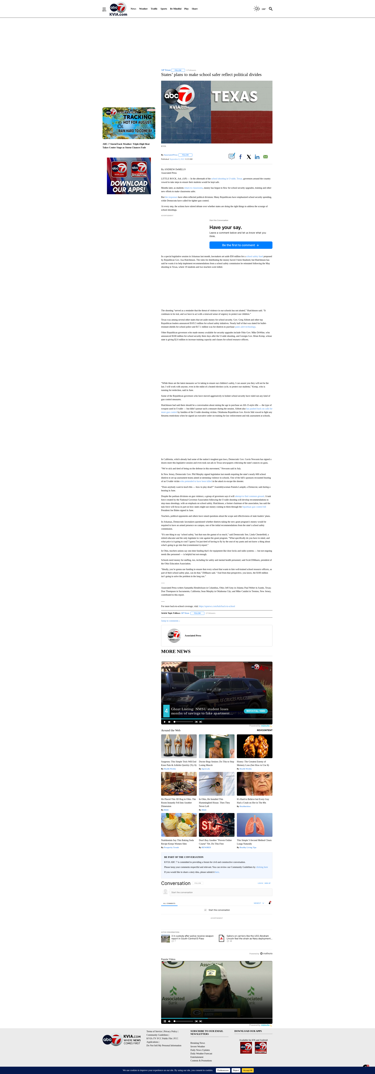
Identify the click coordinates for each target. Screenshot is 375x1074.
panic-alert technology (245, 327)
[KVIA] (118, 8)
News (133, 8)
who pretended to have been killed (196, 481)
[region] (216, 918)
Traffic (154, 8)
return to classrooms (193, 188)
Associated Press (171, 155)
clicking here (262, 867)
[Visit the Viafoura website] (266, 953)
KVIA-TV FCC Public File (159, 1038)
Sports (164, 8)
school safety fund (254, 256)
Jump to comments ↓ (170, 621)
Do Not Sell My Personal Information (163, 1045)
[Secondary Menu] (106, 9)
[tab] (169, 903)
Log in (260, 883)
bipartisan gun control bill (254, 507)
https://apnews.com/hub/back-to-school (217, 606)
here (217, 872)
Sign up (267, 883)
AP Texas (185, 613)
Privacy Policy (170, 1031)
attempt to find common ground (249, 496)
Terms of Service (154, 1031)
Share (195, 8)
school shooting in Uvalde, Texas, (227, 178)
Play (186, 8)
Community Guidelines (157, 1035)
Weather (143, 8)
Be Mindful (175, 8)
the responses (171, 197)
